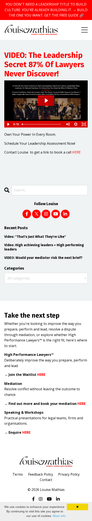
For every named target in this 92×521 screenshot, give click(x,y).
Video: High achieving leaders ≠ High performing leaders (44, 247)
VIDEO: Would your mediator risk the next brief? (43, 258)
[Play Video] (8, 124)
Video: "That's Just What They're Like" (35, 237)
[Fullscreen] (84, 124)
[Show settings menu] (76, 124)
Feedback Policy (40, 474)
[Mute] (68, 124)
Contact (46, 479)
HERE (76, 152)
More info (59, 516)
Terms (17, 474)
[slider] (42, 124)
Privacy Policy (69, 474)
